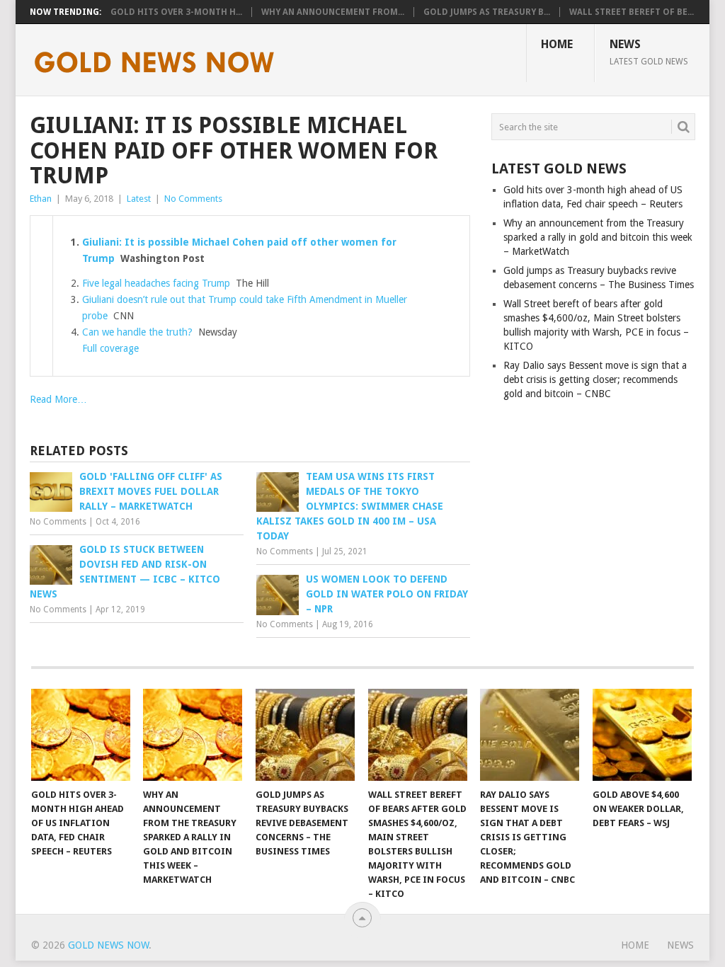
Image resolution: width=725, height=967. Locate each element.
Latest (139, 198)
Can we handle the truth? (137, 332)
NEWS (649, 52)
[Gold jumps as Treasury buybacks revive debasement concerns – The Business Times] (305, 735)
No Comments (193, 198)
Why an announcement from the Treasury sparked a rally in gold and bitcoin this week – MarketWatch (597, 237)
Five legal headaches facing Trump (156, 283)
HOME (557, 44)
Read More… (58, 399)
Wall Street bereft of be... (631, 12)
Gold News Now (108, 945)
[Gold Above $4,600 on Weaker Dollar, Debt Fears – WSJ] (642, 735)
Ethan (41, 198)
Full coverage (110, 348)
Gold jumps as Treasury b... (486, 12)
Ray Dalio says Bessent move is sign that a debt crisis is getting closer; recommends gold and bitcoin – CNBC (595, 379)
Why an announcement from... (332, 12)
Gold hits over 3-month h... (176, 12)
